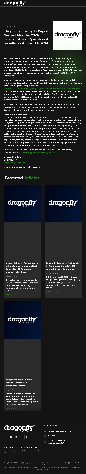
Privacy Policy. (14, 453)
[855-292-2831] (45, 436)
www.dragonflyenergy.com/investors (40, 152)
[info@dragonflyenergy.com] (45, 431)
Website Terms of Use (60, 463)
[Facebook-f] (6, 437)
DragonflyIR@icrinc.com (15, 162)
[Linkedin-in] (21, 437)
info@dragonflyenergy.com (59, 431)
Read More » (11, 295)
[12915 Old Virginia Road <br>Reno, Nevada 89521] (45, 441)
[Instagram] (11, 437)
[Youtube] (26, 437)
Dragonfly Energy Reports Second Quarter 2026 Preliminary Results (18, 382)
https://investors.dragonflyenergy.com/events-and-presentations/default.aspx (43, 88)
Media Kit (43, 465)
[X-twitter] (16, 437)
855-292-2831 (53, 436)
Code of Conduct (75, 463)
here (12, 83)
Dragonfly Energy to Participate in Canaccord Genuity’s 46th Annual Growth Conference (62, 266)
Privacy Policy (46, 463)
